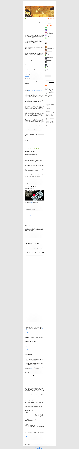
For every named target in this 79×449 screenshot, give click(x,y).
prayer (52, 95)
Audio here (36, 22)
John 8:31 (27, 346)
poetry (51, 95)
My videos (51, 93)
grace (51, 91)
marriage (49, 92)
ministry (46, 93)
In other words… (28, 240)
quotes (49, 96)
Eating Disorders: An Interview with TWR (50, 118)
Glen (29, 182)
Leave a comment (27, 372)
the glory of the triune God (34, 85)
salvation (49, 97)
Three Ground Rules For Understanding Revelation (48, 69)
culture (53, 88)
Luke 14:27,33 (31, 368)
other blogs (49, 94)
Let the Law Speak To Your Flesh (49, 48)
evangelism (51, 90)
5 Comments (36, 129)
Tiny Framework (27, 444)
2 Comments (28, 78)
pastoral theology (30, 129)
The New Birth (52, 33)
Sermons (35, 4)
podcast (50, 95)
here (34, 116)
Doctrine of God (26, 129)
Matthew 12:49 (27, 332)
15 (30, 132)
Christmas (46, 87)
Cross (51, 88)
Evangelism (50, 36)
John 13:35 (27, 349)
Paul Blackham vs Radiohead (30, 186)
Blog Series (32, 4)
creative (50, 88)
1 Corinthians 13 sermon (29, 410)
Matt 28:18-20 (27, 356)
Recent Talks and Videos (48, 66)
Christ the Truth (28, 1)
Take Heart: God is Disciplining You (49, 45)
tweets (46, 99)
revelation (48, 97)
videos (30, 209)
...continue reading (27, 76)
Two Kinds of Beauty (48, 54)
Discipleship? (27, 132)
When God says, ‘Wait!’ (48, 126)
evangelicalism (47, 90)
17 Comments (32, 438)
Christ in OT (28, 4)
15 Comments (26, 183)
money (32, 406)
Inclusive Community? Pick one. (49, 57)
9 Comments (33, 209)
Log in (29, 444)
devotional (46, 89)
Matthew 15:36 (27, 335)
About (25, 4)
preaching (27, 209)
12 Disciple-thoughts (28, 324)
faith (47, 91)
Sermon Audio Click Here (39, 412)
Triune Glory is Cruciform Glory (30, 81)
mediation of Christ (52, 92)
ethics (28, 129)
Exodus (46, 91)
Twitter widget (37, 447)
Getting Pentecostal (48, 63)
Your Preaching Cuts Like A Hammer (48, 51)
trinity (33, 129)
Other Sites (39, 4)
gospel (33, 248)
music (49, 93)
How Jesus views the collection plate (31, 375)
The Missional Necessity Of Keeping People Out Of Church (49, 60)
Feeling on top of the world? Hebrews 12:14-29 (33, 20)
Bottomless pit (47, 111)
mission (48, 93)
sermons (25, 78)
